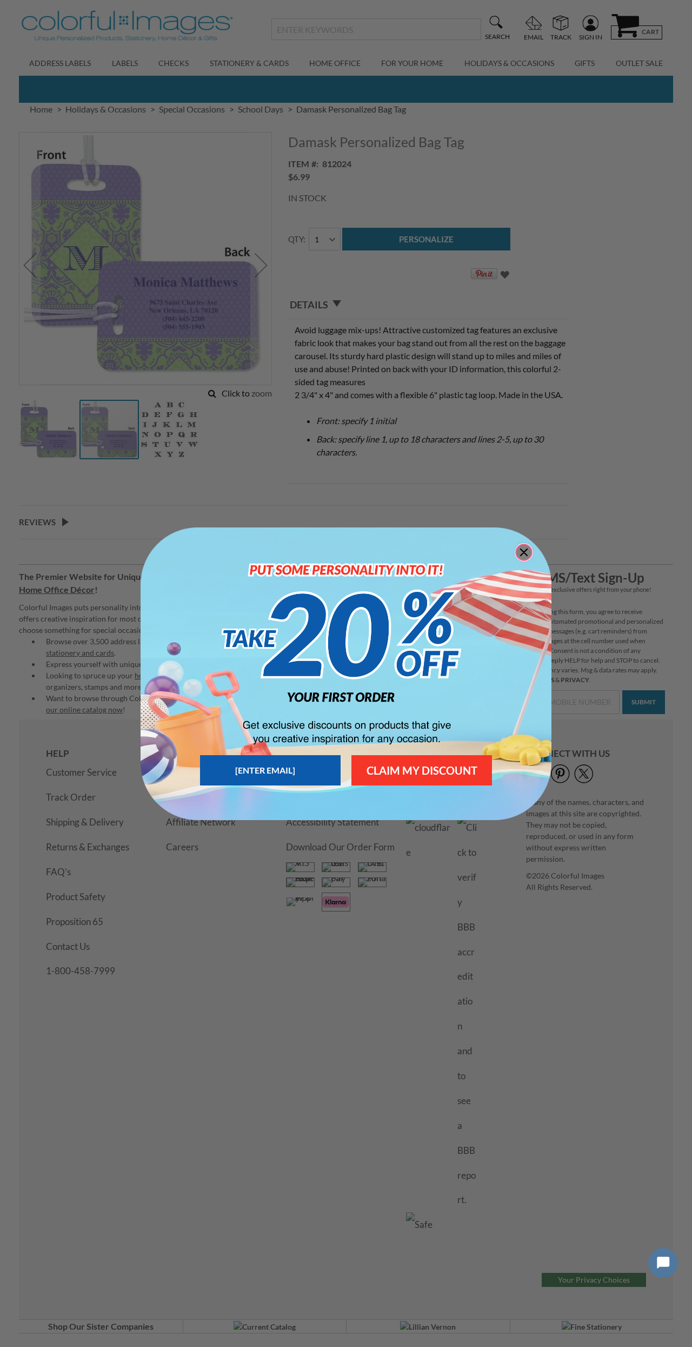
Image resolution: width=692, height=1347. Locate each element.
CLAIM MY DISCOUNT (422, 770)
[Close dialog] (524, 552)
